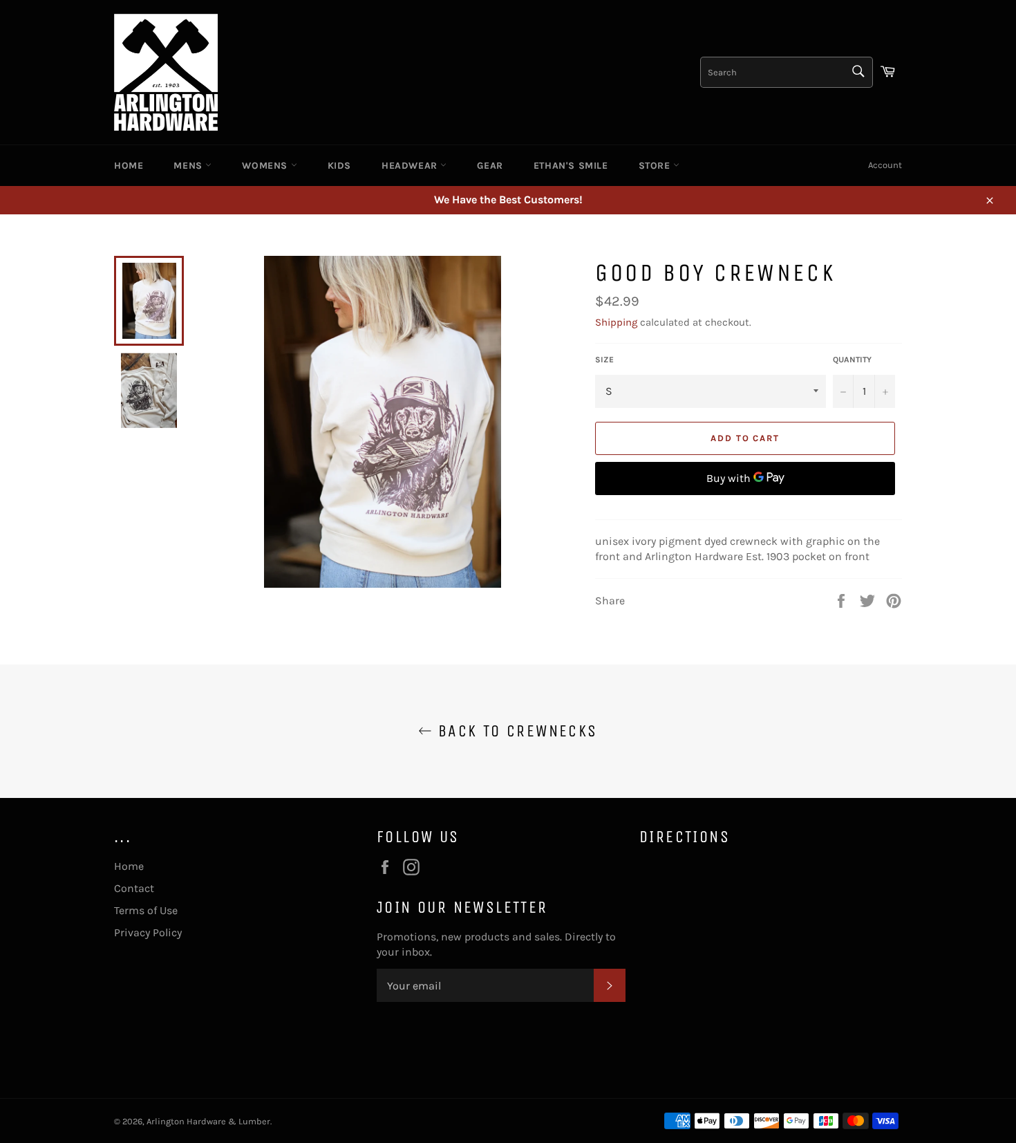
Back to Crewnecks (514, 731)
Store (656, 165)
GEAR (489, 165)
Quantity (852, 359)
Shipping (616, 322)
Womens (266, 165)
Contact (134, 888)
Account (885, 165)
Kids (339, 165)
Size (604, 359)
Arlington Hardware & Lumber (208, 1121)
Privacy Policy (148, 932)
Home (128, 165)
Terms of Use (146, 910)
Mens (189, 165)
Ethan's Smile (571, 165)
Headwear (411, 165)
